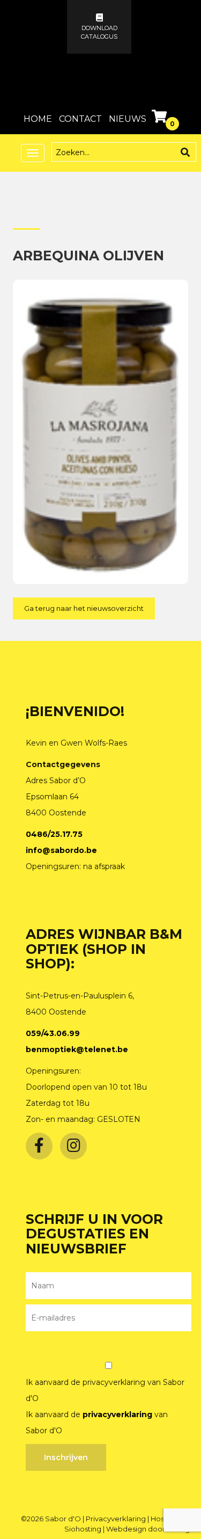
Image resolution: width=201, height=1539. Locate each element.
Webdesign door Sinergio (151, 1529)
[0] (160, 118)
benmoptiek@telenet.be (77, 1049)
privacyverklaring (117, 1414)
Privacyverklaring (116, 1518)
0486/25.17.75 (54, 834)
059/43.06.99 (53, 1033)
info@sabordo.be (61, 850)
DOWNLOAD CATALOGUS (99, 32)
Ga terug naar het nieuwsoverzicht (84, 608)
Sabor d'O (64, 1518)
